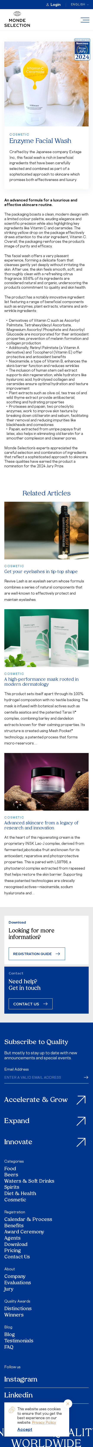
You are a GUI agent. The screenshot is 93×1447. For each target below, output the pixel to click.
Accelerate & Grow (36, 1100)
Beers (11, 1175)
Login (56, 4)
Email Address (16, 1069)
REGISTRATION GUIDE (32, 953)
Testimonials (18, 1341)
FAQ (8, 1348)
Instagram (20, 1380)
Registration (14, 1212)
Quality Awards (17, 1301)
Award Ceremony (24, 1232)
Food (10, 1169)
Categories (14, 1161)
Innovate (18, 1142)
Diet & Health (20, 1194)
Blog (8, 1327)
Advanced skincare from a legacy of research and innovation (41, 826)
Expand (16, 1121)
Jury (8, 1289)
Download (15, 1245)
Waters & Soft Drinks (29, 1182)
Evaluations (17, 1283)
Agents (12, 1239)
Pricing (12, 1251)
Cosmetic (15, 1200)
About (9, 1269)
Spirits (11, 1188)
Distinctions (18, 1309)
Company (15, 1277)
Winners (14, 1315)
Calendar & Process (28, 1220)
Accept (24, 1429)
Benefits (14, 1226)
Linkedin (18, 1396)
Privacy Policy (44, 1422)
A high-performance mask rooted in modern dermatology (41, 682)
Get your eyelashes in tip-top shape (41, 572)
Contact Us (17, 1257)
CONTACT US (26, 1003)
